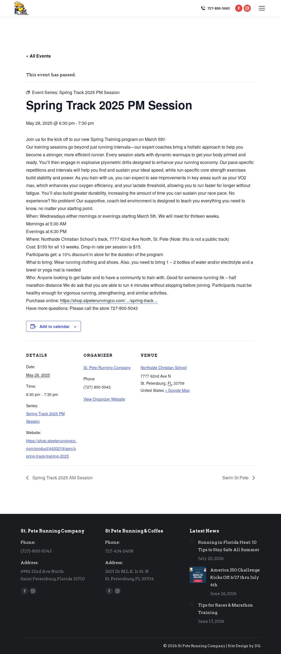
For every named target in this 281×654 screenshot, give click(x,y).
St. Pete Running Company (107, 367)
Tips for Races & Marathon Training (225, 609)
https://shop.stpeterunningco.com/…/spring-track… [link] (109, 300)
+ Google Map (177, 390)
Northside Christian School (163, 367)
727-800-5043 (218, 8)
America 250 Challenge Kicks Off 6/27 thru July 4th (235, 577)
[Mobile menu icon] (261, 8)
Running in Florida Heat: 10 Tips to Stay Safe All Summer (228, 546)
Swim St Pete (236, 477)
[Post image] (192, 541)
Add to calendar (54, 326)
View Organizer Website (104, 399)
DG (257, 646)
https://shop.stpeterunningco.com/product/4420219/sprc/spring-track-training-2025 (51, 448)
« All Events (38, 56)
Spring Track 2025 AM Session (62, 477)
